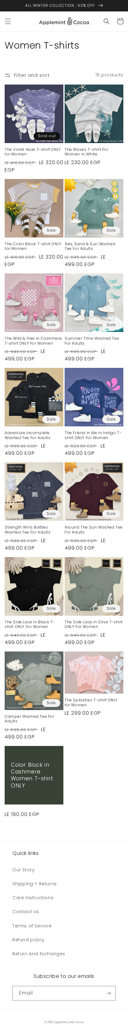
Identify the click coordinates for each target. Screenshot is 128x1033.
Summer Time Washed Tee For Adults (92, 341)
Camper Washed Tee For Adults (29, 719)
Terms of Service (32, 926)
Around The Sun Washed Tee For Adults (94, 529)
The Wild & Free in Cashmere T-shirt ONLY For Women (33, 341)
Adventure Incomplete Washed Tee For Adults (28, 435)
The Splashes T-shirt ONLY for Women (91, 702)
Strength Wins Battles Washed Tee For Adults (28, 529)
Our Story (23, 870)
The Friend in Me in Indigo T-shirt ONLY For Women (93, 435)
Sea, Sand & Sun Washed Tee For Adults (90, 246)
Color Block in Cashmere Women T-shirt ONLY (32, 775)
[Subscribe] (108, 993)
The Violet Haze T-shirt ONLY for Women (33, 152)
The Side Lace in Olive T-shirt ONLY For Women (94, 624)
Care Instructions (32, 898)
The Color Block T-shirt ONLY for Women (33, 246)
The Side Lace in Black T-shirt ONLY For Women (30, 624)
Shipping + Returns (34, 884)
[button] (8, 21)
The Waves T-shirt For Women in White (86, 152)
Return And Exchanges (38, 954)
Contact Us (25, 912)
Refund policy (28, 940)
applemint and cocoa (69, 1022)
